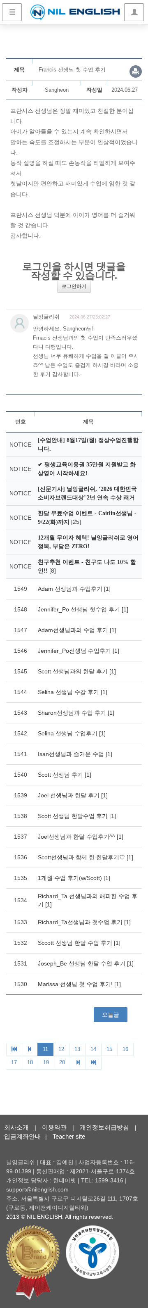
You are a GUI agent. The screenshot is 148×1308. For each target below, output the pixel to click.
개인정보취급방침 (104, 1127)
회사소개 (16, 1127)
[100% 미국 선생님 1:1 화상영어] (75, 12)
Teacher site (69, 1136)
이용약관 (54, 1127)
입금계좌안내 (22, 1136)
